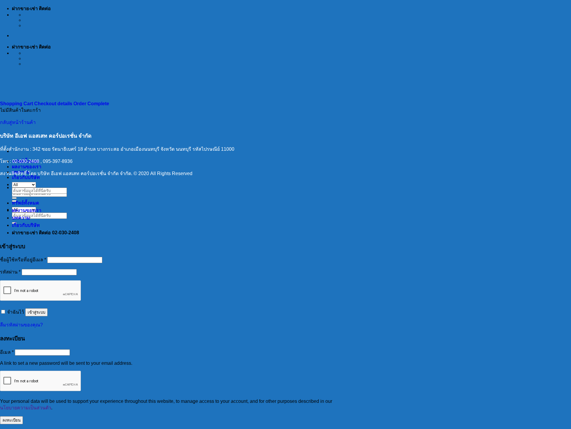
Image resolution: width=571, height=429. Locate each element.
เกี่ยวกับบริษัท (26, 177)
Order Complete (91, 103)
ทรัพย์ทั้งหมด (25, 202)
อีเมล (7, 352)
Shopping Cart (17, 103)
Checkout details (53, 103)
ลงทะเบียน (11, 420)
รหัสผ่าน (10, 271)
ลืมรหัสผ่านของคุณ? (21, 324)
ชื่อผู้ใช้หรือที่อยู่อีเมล (23, 259)
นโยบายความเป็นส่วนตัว (25, 407)
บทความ (21, 217)
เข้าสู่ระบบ (36, 312)
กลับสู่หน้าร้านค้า (18, 122)
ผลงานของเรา (26, 166)
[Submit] (14, 198)
